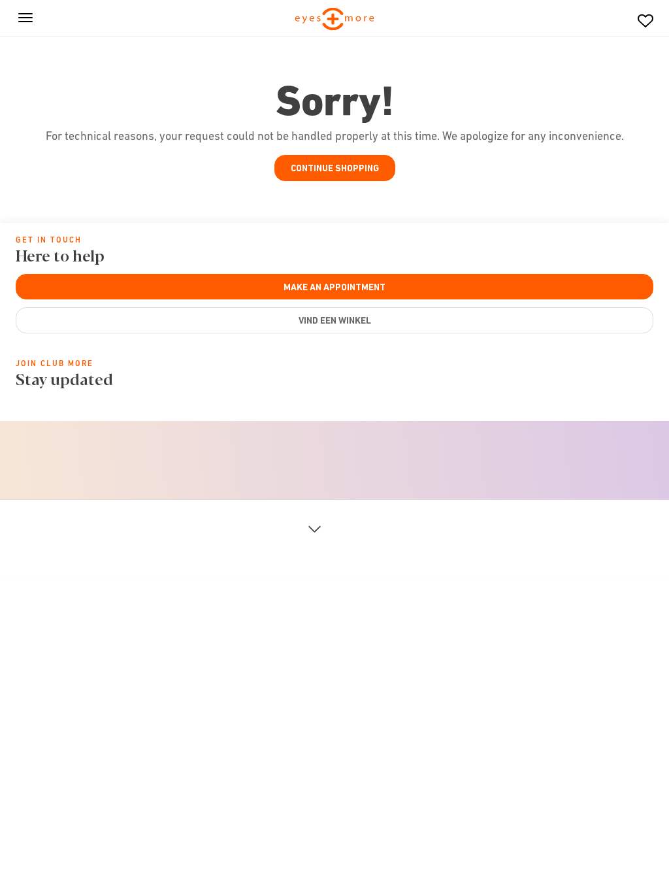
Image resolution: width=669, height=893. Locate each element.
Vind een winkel (335, 320)
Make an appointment (334, 287)
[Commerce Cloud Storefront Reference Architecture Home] (335, 20)
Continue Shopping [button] (335, 168)
